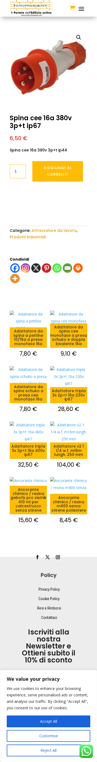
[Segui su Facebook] (37, 557)
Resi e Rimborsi (49, 608)
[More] (15, 278)
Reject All (48, 750)
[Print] (78, 268)
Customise (48, 735)
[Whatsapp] (57, 268)
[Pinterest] (46, 268)
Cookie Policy (49, 599)
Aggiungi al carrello (58, 171)
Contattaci (49, 617)
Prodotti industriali (28, 237)
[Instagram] (25, 268)
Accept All (48, 721)
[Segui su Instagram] (58, 557)
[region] (48, 716)
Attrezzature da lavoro (54, 230)
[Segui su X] (47, 557)
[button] (79, 37)
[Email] (67, 268)
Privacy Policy (49, 589)
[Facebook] (15, 268)
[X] (36, 268)
